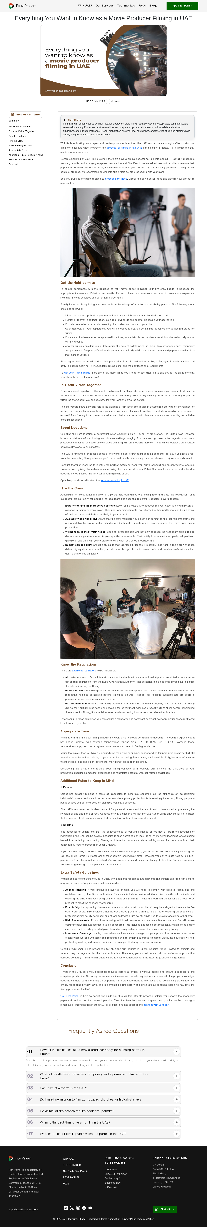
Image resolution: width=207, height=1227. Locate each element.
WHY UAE (68, 1159)
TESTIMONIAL (71, 1178)
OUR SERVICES (72, 1165)
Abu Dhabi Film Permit (75, 1171)
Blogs (153, 6)
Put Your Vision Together (22, 132)
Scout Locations (17, 136)
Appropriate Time (18, 150)
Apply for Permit (182, 6)
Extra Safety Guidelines (21, 160)
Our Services (105, 6)
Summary (14, 121)
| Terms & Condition (109, 1219)
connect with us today (156, 1005)
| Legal (82, 1219)
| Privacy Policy (129, 1219)
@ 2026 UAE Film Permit (65, 1219)
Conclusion (14, 164)
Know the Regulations (20, 146)
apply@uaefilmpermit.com (23, 1210)
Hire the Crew (16, 141)
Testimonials (126, 6)
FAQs (142, 6)
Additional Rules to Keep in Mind (26, 155)
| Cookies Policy (145, 1219)
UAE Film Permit (69, 996)
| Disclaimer (93, 1219)
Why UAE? (85, 6)
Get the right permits (20, 127)
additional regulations (84, 671)
